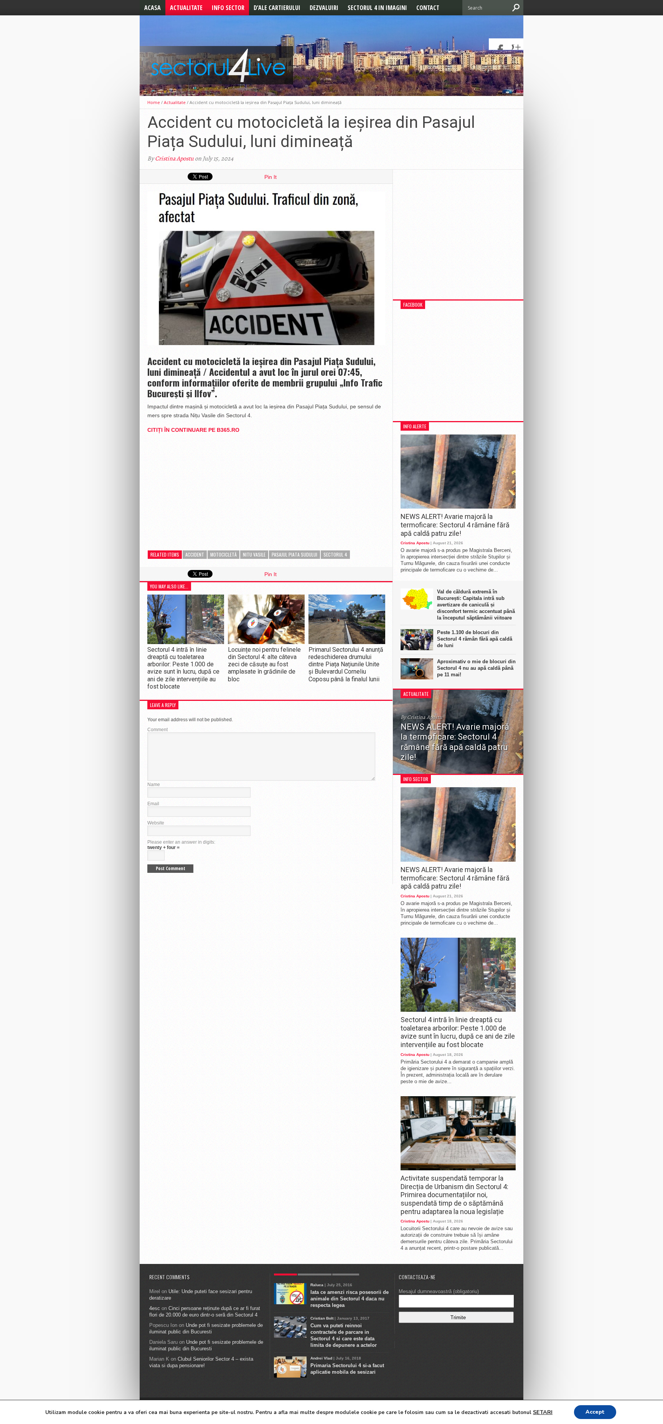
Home (153, 102)
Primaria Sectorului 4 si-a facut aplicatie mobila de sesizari (347, 1369)
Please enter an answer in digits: (181, 842)
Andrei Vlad (321, 1358)
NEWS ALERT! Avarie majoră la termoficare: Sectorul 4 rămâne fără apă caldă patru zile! (455, 524)
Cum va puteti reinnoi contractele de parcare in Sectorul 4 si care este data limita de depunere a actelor (343, 1335)
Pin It (270, 177)
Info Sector (228, 7)
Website (155, 823)
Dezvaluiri (324, 7)
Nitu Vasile (254, 554)
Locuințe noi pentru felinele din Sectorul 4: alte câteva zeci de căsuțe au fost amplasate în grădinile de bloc (264, 664)
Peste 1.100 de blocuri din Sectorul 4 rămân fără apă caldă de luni (474, 638)
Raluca (316, 1285)
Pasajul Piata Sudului (294, 554)
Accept (595, 1412)
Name (153, 784)
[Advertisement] (204, 488)
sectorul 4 (335, 554)
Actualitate (186, 7)
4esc (154, 1308)
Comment (157, 729)
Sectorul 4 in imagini (377, 7)
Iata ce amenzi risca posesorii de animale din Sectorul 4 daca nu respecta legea (349, 1298)
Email (153, 803)
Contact (427, 7)
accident (194, 554)
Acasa (152, 7)
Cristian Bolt (321, 1318)
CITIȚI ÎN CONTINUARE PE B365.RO (193, 430)
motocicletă (223, 554)
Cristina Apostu (174, 158)
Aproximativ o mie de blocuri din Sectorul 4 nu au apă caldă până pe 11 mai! (476, 668)
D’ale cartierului (277, 7)
